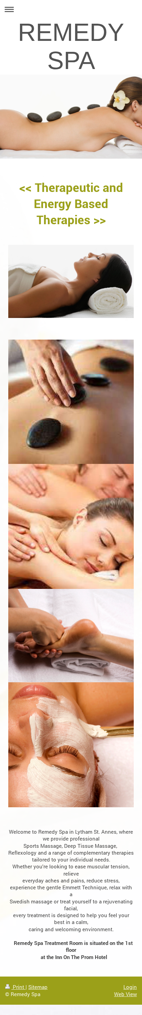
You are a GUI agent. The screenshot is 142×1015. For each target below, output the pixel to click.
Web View (125, 994)
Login (130, 986)
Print (18, 986)
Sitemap (38, 986)
